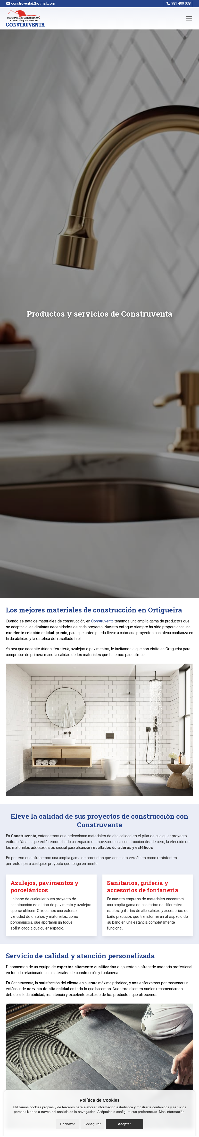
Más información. (172, 1112)
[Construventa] (25, 18)
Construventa (102, 621)
